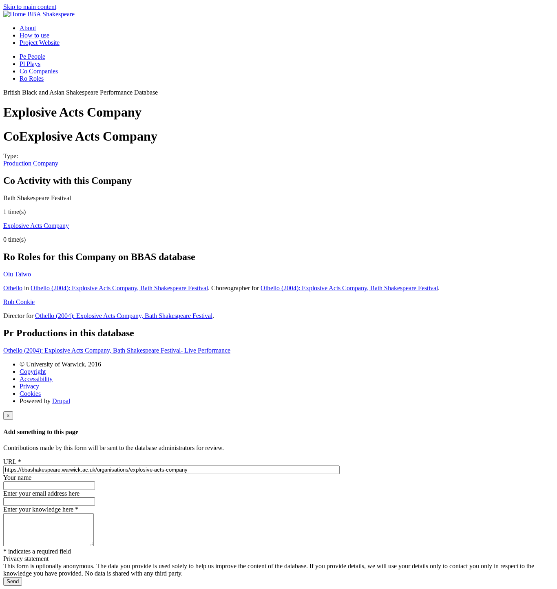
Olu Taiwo (17, 274)
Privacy (29, 386)
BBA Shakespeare (51, 14)
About (28, 27)
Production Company (30, 163)
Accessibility (36, 378)
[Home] (15, 14)
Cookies (30, 393)
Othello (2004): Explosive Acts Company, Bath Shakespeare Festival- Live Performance (116, 350)
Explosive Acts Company (36, 225)
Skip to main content (29, 6)
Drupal (61, 400)
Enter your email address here (41, 493)
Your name (17, 477)
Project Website (40, 42)
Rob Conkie (19, 301)
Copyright (33, 371)
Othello (12, 288)
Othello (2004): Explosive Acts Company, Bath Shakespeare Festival (119, 288)
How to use (34, 35)
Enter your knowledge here (40, 509)
